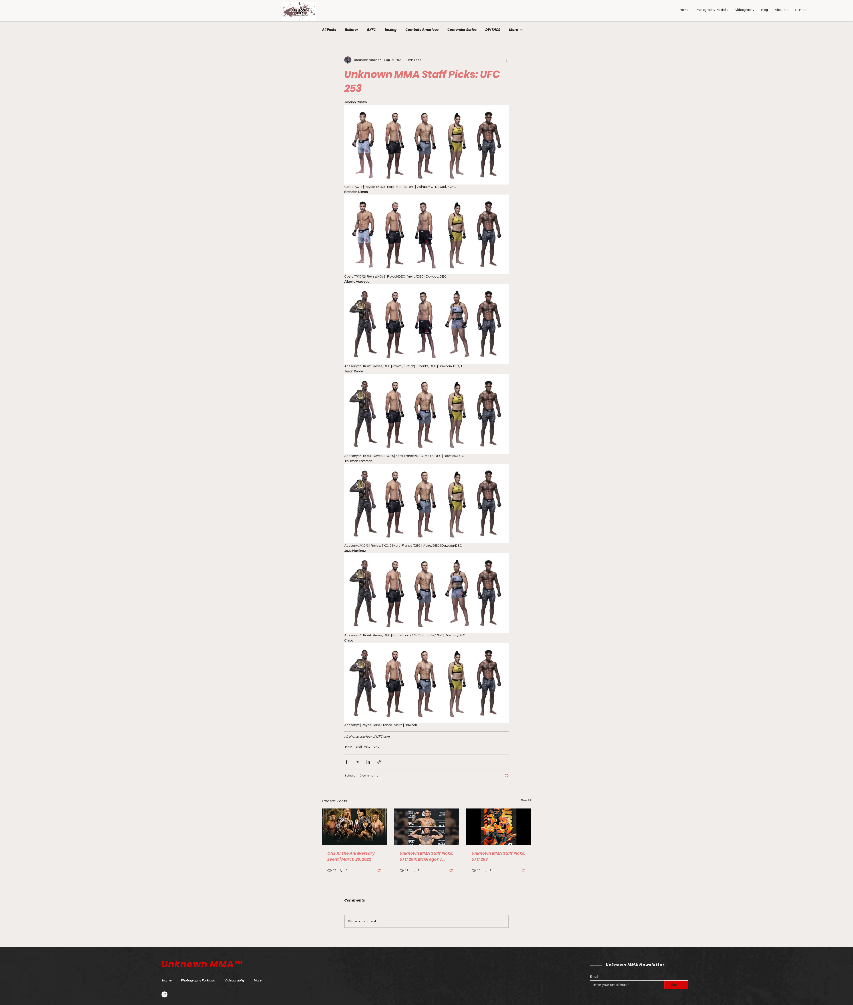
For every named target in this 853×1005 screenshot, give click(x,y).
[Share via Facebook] (346, 762)
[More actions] (506, 60)
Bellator (351, 30)
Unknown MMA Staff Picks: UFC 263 (498, 856)
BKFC (371, 30)
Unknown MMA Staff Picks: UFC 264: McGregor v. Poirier (426, 856)
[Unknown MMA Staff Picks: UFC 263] (498, 826)
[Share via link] (379, 762)
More (513, 30)
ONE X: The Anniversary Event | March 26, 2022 (351, 856)
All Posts (329, 30)
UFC (376, 746)
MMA (348, 746)
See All (526, 800)
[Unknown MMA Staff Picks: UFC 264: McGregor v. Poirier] (426, 826)
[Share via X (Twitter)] (357, 762)
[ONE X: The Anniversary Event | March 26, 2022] (354, 826)
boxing (391, 30)
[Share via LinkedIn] (368, 762)
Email (594, 976)
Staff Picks (362, 746)
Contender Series (461, 30)
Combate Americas (421, 30)
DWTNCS (492, 30)
